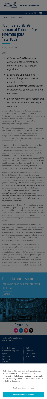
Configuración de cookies (23, 388)
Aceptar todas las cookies (23, 394)
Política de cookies (12, 381)
